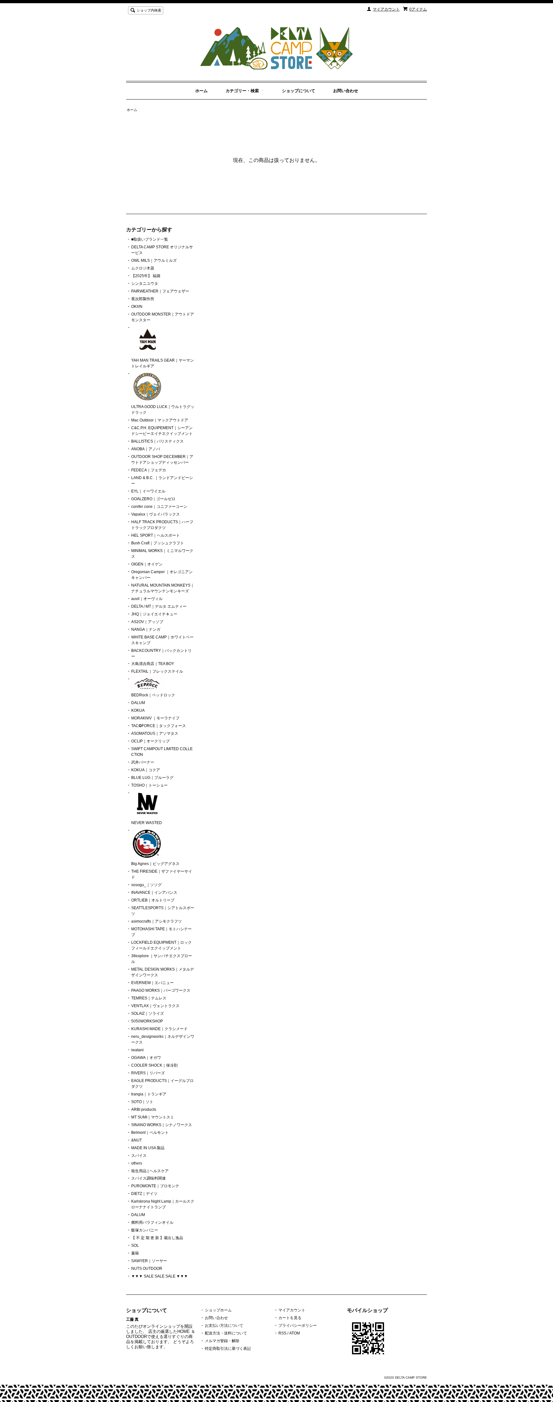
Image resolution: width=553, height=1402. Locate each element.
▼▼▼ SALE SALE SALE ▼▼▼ (159, 1276)
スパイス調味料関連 (148, 1178)
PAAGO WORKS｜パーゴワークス (160, 990)
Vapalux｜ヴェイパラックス (155, 514)
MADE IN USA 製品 (147, 1148)
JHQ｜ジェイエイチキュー (154, 614)
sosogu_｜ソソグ (146, 885)
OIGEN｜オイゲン (147, 564)
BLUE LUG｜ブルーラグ (152, 777)
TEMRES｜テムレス (148, 998)
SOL (135, 1245)
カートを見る (289, 1318)
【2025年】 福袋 (145, 276)
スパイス (139, 1155)
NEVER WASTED (146, 823)
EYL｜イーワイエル (148, 491)
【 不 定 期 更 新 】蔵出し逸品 (157, 1238)
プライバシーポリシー (297, 1325)
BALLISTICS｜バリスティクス (157, 441)
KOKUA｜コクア (145, 770)
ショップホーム (218, 1310)
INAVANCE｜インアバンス (154, 892)
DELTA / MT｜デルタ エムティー (159, 606)
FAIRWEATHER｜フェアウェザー (160, 291)
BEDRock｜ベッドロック (153, 695)
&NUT (136, 1140)
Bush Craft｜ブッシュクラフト (157, 543)
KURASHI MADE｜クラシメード (159, 1029)
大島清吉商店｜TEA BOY (152, 663)
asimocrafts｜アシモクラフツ (156, 921)
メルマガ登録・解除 (222, 1341)
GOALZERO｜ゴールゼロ (153, 499)
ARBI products (143, 1109)
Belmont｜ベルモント (150, 1132)
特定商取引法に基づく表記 (228, 1348)
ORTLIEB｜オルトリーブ (152, 900)
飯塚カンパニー (144, 1230)
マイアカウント (386, 9)
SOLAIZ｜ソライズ (147, 1013)
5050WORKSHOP (147, 1021)
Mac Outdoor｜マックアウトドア (159, 420)
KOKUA (138, 710)
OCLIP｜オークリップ (150, 741)
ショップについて (298, 90)
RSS (282, 1333)
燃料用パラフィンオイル (152, 1222)
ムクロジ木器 (142, 268)
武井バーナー (142, 762)
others (136, 1163)
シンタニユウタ (144, 283)
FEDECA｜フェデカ (148, 470)
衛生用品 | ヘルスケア (150, 1171)
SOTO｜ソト (142, 1102)
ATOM (294, 1333)
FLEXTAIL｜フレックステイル (157, 671)
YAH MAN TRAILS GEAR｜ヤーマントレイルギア (162, 363)
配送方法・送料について (226, 1333)
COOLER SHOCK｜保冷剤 (154, 1065)
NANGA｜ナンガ (145, 629)
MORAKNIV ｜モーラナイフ (155, 718)
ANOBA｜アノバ (145, 449)
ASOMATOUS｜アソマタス (154, 733)
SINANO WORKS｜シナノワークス (161, 1125)
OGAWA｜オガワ (146, 1057)
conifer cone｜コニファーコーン (159, 506)
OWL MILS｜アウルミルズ (154, 260)
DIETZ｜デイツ (144, 1193)
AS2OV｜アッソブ (147, 622)
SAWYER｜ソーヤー (149, 1261)
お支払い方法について (224, 1325)
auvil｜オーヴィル (147, 599)
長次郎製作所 (142, 299)
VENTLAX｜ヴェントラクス (155, 1006)
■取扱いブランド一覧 (149, 239)
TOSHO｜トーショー (149, 785)
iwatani (137, 1050)
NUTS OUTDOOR (146, 1268)
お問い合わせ (345, 90)
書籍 (135, 1253)
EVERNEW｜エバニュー (152, 983)
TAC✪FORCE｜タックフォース (158, 726)
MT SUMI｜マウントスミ (152, 1117)
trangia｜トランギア (148, 1094)
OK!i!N (136, 306)
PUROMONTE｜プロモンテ (155, 1186)
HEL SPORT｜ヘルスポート (155, 535)
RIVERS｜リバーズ (148, 1073)
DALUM (138, 703)
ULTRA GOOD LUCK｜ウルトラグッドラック (162, 410)
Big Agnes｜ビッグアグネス (155, 863)
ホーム (201, 90)
